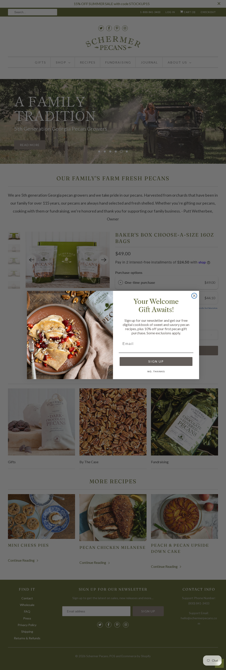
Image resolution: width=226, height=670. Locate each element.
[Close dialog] (194, 295)
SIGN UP (156, 361)
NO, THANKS (156, 371)
